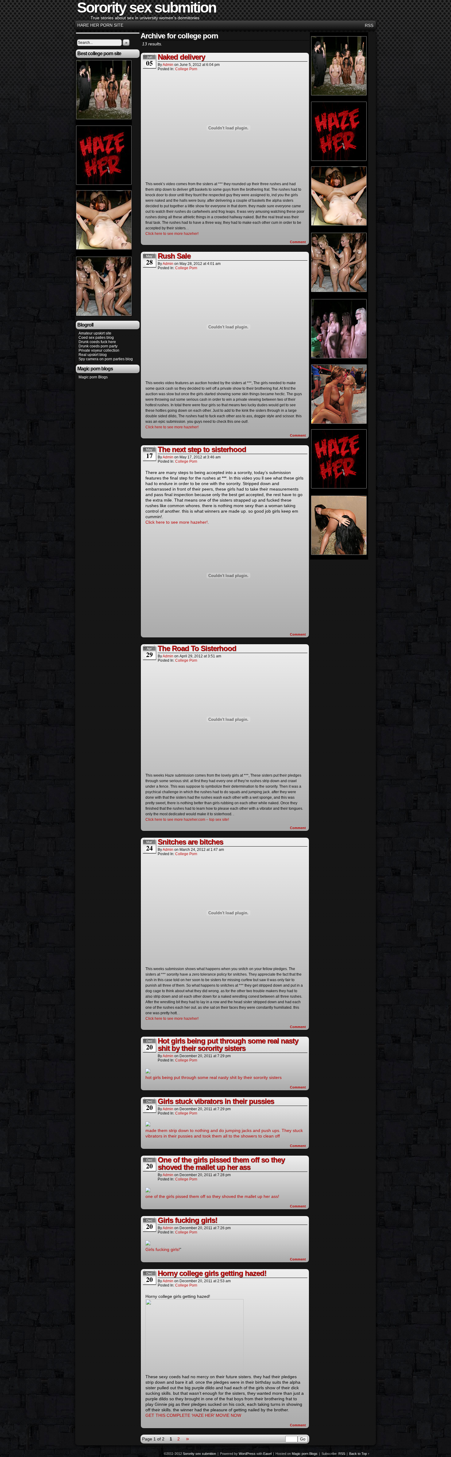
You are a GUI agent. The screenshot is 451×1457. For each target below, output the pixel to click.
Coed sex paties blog (96, 337)
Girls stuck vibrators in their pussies (216, 1101)
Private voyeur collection (99, 350)
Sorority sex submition (199, 1453)
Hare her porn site (100, 25)
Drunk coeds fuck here (97, 342)
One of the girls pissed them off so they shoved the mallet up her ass (221, 1163)
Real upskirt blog (93, 355)
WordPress (247, 1453)
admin (168, 65)
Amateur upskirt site (95, 333)
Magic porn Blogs (93, 377)
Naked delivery (181, 57)
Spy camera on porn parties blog (106, 359)
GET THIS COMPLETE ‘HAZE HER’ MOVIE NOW (193, 1415)
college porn (186, 69)
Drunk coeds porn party (98, 346)
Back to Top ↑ (359, 1453)
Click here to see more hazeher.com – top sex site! (187, 819)
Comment (298, 242)
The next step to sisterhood (202, 449)
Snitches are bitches (190, 842)
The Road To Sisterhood (197, 648)
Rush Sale (174, 256)
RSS (369, 25)
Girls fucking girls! (187, 1220)
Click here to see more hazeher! (172, 233)
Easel (267, 1453)
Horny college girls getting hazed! (212, 1273)
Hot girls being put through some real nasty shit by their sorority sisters (228, 1044)
